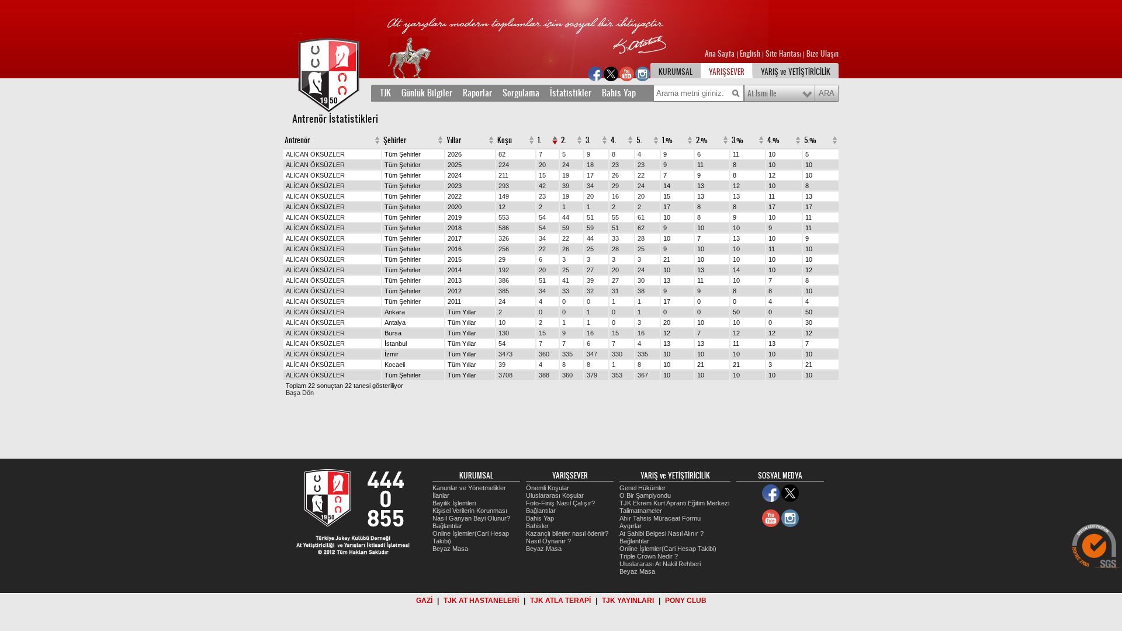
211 (503, 175)
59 (565, 227)
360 (544, 354)
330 (617, 354)
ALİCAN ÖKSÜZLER (315, 154)
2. (563, 140)
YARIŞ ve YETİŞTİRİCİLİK (795, 72)
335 (567, 354)
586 (503, 227)
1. (539, 140)
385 (503, 290)
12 (501, 206)
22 (641, 175)
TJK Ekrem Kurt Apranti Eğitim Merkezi (674, 503)
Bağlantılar (447, 525)
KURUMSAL (675, 72)
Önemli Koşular (547, 487)
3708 (505, 375)
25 (590, 248)
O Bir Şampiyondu (645, 495)
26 (615, 175)
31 (615, 290)
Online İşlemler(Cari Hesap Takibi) (667, 548)
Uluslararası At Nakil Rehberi (660, 563)
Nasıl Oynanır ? (548, 541)
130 (503, 333)
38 (641, 290)
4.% (773, 140)
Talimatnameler (640, 510)
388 (544, 375)
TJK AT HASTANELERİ (481, 601)
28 (641, 238)
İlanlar (440, 495)
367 (643, 375)
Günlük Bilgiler (426, 92)
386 (503, 280)
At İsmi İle (762, 93)
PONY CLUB (686, 601)
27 (590, 269)
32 (590, 290)
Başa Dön (300, 392)
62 (641, 227)
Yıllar (453, 140)
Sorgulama (521, 92)
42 (542, 185)
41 (565, 280)
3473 (505, 354)
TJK (385, 92)
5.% (810, 140)
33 (615, 238)
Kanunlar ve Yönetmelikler (469, 487)
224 (503, 164)
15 (542, 175)
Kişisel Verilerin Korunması (469, 510)
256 (503, 248)
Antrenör (297, 140)
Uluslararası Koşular (555, 495)
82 (501, 154)
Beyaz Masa (450, 548)
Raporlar (477, 92)
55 (615, 217)
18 (590, 164)
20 (542, 164)
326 (503, 238)
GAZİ (424, 601)
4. (613, 140)
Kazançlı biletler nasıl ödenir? (567, 533)
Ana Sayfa (720, 53)
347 (592, 354)
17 (590, 175)
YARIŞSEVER (726, 72)
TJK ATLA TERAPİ (560, 601)
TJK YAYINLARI (628, 601)
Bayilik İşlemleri (454, 503)
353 (617, 375)
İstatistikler (570, 92)
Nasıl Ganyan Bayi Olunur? (471, 518)
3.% (737, 140)
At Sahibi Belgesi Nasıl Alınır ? (661, 533)
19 (565, 175)
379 (592, 375)
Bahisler (537, 525)
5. (639, 140)
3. (588, 140)
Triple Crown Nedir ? (648, 556)
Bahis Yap (619, 92)
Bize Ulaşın (822, 53)
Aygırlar (630, 525)
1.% (667, 140)
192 (503, 269)
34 (590, 185)
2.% (702, 140)
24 (565, 164)
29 (615, 185)
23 (615, 164)
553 (503, 217)
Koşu (504, 140)
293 (503, 185)
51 (590, 217)
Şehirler (394, 140)
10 (501, 322)
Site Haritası (784, 53)
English (750, 53)
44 (565, 217)
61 (641, 217)
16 (615, 196)
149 (503, 196)
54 (542, 217)
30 (641, 280)
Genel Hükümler (642, 487)
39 (565, 185)
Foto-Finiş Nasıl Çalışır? (560, 503)
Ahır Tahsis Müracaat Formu (660, 518)
